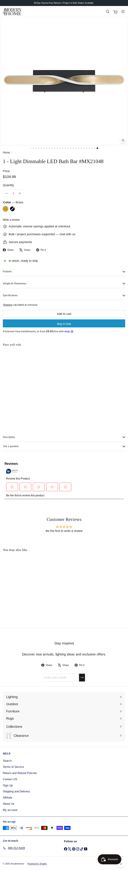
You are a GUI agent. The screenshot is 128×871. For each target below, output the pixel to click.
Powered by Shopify (37, 863)
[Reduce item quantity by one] (7, 193)
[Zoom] (123, 140)
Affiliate (7, 797)
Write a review (11, 220)
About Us (8, 803)
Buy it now (64, 324)
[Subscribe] (82, 678)
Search (7, 760)
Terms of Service (13, 766)
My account (10, 810)
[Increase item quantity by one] (20, 193)
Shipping (7, 304)
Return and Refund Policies (20, 773)
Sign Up (8, 785)
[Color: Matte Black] (52, 355)
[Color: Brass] (46, 355)
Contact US (10, 779)
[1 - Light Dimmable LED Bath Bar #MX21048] (64, 362)
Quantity (8, 185)
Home (6, 152)
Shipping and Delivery (16, 791)
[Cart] (115, 11)
